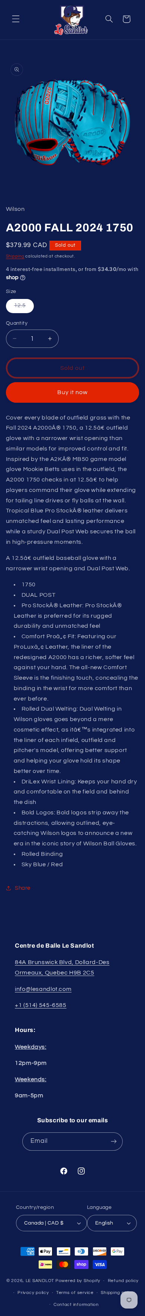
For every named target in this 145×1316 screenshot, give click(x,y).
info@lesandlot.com (43, 989)
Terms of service (75, 1293)
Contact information (76, 1305)
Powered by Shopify (77, 1281)
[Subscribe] (113, 1141)
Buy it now (72, 392)
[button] (15, 19)
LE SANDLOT (40, 1281)
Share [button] (22, 888)
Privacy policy (33, 1293)
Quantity (17, 323)
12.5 (24, 307)
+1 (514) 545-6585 (41, 1005)
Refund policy (123, 1281)
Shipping (15, 256)
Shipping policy (118, 1293)
